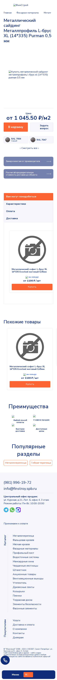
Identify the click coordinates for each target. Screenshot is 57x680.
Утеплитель (19, 583)
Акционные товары (24, 574)
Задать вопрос (44, 127)
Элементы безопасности (27, 604)
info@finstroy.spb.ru (20, 488)
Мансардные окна (23, 561)
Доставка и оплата (23, 624)
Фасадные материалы (25, 548)
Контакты (18, 633)
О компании (20, 629)
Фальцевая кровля (23, 540)
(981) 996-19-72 (17, 482)
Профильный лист (23, 553)
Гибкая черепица (41, 462)
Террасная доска (22, 600)
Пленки (17, 595)
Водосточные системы (26, 557)
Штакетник (19, 570)
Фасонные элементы (25, 608)
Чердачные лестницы (25, 566)
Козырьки (19, 591)
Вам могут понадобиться (21, 196)
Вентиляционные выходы (28, 578)
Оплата (10, 211)
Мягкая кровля (21, 544)
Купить (32, 287)
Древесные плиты (23, 587)
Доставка (12, 218)
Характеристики (16, 204)
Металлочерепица (15, 462)
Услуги (16, 620)
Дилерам (18, 637)
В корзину (15, 127)
